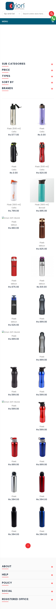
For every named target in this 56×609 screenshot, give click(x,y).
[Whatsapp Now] (53, 18)
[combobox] (12, 13)
